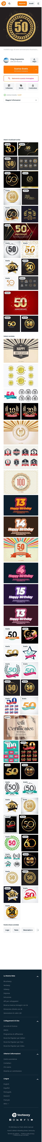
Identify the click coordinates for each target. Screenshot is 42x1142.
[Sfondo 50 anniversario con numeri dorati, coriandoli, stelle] (21, 417)
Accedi (31, 3)
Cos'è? (20, 95)
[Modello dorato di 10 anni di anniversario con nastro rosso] (12, 557)
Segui (34, 61)
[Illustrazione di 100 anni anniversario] (21, 646)
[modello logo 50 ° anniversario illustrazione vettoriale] (12, 834)
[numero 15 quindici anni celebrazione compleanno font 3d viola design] (21, 758)
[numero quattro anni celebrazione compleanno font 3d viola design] (21, 736)
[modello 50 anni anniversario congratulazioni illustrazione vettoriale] (10, 147)
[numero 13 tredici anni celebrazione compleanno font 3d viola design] (21, 779)
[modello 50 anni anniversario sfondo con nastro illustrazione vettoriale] (12, 799)
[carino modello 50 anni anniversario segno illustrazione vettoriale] (10, 527)
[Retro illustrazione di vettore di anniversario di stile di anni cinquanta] (21, 714)
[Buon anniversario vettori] (21, 507)
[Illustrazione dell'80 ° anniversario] (21, 596)
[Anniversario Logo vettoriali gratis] (13, 397)
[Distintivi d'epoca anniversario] (21, 621)
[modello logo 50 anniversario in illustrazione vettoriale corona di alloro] (12, 869)
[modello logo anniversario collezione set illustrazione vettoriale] (13, 1009)
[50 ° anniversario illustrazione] (21, 482)
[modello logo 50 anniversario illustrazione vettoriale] (12, 364)
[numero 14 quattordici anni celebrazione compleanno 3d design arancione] (21, 690)
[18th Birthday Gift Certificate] (21, 962)
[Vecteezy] (3, 3)
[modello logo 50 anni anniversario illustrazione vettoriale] (10, 176)
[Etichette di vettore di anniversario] (13, 541)
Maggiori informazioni (12, 99)
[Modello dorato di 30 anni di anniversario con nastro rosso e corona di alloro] (12, 575)
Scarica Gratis (21, 69)
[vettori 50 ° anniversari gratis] (13, 190)
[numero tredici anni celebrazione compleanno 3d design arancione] (21, 669)
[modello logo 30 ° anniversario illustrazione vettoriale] (29, 922)
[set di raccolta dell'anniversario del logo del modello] (11, 986)
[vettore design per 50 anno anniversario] (28, 380)
